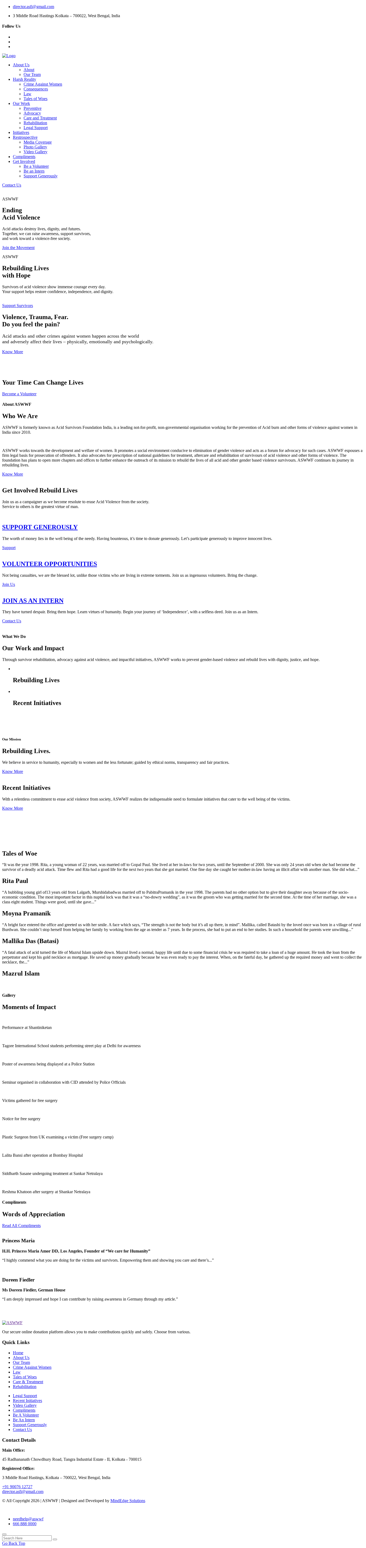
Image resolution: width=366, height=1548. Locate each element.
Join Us (8, 584)
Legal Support (36, 127)
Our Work (21, 103)
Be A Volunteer (26, 1415)
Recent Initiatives (27, 1400)
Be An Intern (24, 1420)
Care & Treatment (28, 1381)
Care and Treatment (40, 118)
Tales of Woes (35, 98)
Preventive (33, 108)
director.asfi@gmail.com (33, 6)
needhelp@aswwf (28, 1519)
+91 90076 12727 (17, 1486)
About (29, 69)
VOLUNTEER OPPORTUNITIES (49, 563)
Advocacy (32, 113)
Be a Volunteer (36, 166)
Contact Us (11, 185)
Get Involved (24, 161)
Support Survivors (17, 305)
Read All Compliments (21, 1225)
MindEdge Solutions (127, 1500)
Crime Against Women (43, 84)
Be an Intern (34, 171)
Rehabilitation (35, 123)
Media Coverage (38, 142)
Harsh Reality (24, 79)
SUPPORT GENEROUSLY (40, 527)
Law (27, 94)
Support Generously (41, 176)
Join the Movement (18, 247)
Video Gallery (35, 151)
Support (9, 547)
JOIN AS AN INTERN (33, 600)
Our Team (32, 74)
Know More (12, 351)
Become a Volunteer (19, 394)
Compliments (24, 156)
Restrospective (25, 137)
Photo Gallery (35, 147)
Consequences (36, 89)
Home (18, 1352)
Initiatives (21, 132)
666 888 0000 (24, 1523)
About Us (21, 65)
